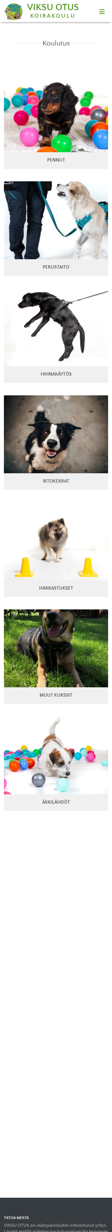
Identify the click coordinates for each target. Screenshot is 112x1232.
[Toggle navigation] (102, 12)
